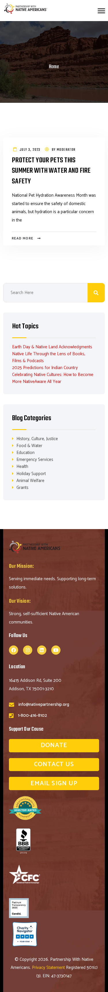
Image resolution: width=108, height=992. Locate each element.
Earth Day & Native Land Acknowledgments (52, 347)
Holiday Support (31, 473)
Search (96, 292)
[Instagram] (27, 650)
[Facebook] (13, 650)
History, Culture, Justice (37, 438)
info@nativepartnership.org (43, 704)
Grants (22, 487)
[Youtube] (55, 650)
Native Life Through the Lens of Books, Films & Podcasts (48, 357)
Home (54, 67)
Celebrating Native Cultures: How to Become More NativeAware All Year (52, 378)
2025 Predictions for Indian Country (45, 367)
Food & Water (29, 445)
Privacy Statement (49, 967)
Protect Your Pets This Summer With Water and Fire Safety (51, 171)
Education (25, 452)
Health (22, 466)
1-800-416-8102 (32, 715)
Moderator (66, 150)
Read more (22, 238)
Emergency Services (34, 459)
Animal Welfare (30, 480)
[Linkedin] (41, 650)
